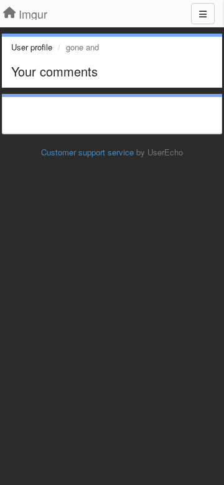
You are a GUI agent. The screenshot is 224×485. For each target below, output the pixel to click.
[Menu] (203, 13)
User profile (31, 47)
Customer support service (87, 152)
